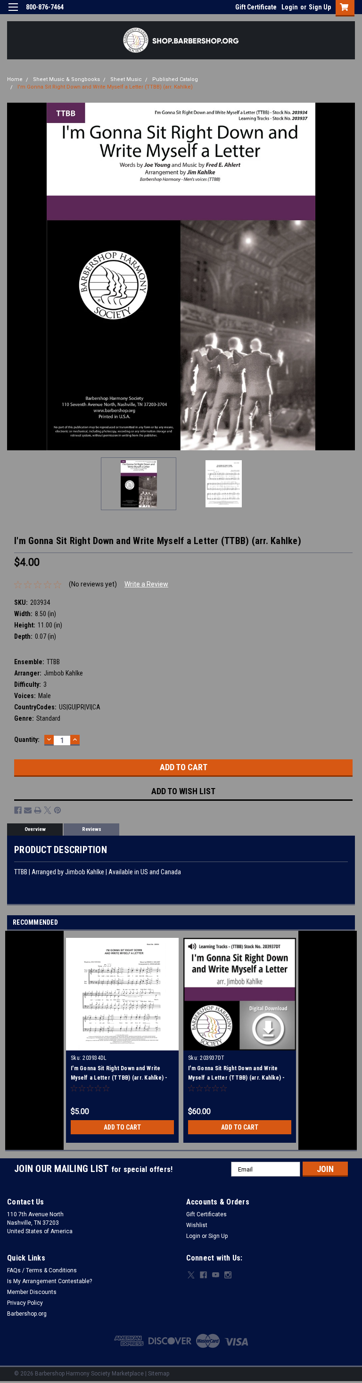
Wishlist (196, 1225)
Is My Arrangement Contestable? (49, 1281)
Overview (35, 829)
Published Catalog (175, 79)
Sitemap (158, 1373)
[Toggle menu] (13, 13)
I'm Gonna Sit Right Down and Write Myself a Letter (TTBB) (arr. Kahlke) (105, 87)
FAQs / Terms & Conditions (42, 1270)
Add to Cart (122, 1127)
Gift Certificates (206, 1214)
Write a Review (146, 584)
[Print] (37, 810)
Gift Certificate (256, 7)
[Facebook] (18, 810)
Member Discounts (32, 1292)
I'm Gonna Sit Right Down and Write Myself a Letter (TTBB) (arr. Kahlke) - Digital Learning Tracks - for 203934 (236, 1077)
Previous (14, 276)
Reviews (91, 829)
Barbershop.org (27, 1313)
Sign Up (320, 7)
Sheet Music (126, 79)
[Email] (28, 810)
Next (348, 276)
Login (289, 7)
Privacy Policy (25, 1303)
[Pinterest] (57, 810)
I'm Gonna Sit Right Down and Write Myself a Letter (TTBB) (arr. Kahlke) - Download (119, 1077)
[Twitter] (47, 810)
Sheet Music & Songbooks (66, 79)
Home (15, 79)
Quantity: (27, 739)
